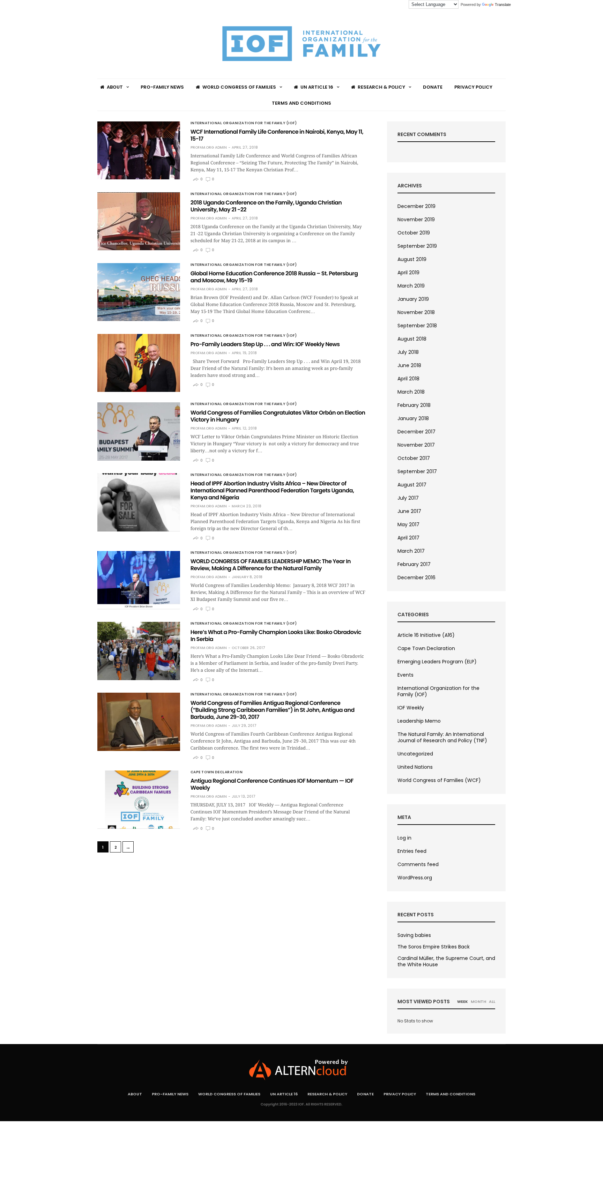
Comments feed (418, 864)
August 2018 (411, 338)
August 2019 (411, 259)
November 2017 (416, 444)
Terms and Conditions (301, 103)
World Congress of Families (239, 87)
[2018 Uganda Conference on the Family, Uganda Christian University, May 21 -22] (138, 221)
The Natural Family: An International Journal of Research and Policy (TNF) (442, 737)
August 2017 (411, 484)
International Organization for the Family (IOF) (244, 123)
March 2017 (411, 551)
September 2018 (417, 325)
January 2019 (413, 299)
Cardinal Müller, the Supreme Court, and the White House (446, 961)
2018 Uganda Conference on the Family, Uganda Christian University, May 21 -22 (266, 206)
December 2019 (416, 206)
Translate (503, 4)
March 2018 (411, 391)
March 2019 (411, 285)
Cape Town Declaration (217, 772)
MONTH (478, 1001)
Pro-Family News (162, 87)
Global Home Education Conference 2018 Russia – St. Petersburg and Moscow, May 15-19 (274, 276)
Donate (432, 87)
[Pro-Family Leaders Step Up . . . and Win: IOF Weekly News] (138, 363)
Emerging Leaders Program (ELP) (437, 661)
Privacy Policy (473, 87)
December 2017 (416, 431)
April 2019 (408, 272)
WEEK (462, 1001)
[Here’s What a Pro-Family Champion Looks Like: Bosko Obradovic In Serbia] (138, 651)
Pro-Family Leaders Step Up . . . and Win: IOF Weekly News (265, 344)
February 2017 (414, 564)
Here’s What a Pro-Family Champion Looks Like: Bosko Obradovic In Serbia (276, 635)
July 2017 (408, 497)
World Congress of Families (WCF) (439, 780)
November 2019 (416, 219)
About (115, 87)
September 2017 (417, 471)
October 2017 (413, 458)
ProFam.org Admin (209, 147)
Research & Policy (381, 87)
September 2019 (417, 246)
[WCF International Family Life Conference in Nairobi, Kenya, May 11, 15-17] (138, 150)
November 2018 (416, 312)
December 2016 (416, 577)
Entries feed (411, 851)
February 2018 (414, 405)
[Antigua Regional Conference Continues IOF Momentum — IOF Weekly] (138, 799)
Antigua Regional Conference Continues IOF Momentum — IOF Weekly (272, 784)
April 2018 (408, 378)
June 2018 (409, 365)
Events (405, 674)
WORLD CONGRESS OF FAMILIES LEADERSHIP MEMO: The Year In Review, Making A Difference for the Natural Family (271, 564)
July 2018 (408, 352)
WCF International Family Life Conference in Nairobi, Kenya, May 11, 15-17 (277, 135)
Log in (404, 837)
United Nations (415, 767)
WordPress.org (414, 877)
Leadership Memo (419, 720)
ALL (492, 1001)
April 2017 (408, 537)
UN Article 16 (316, 87)
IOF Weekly (410, 707)
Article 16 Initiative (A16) (426, 635)
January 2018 (413, 418)
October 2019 (413, 232)
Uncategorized (415, 753)
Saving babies (414, 935)
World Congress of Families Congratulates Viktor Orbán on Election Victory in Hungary (278, 416)
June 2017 (409, 511)
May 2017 (408, 524)
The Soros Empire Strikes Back (433, 947)
